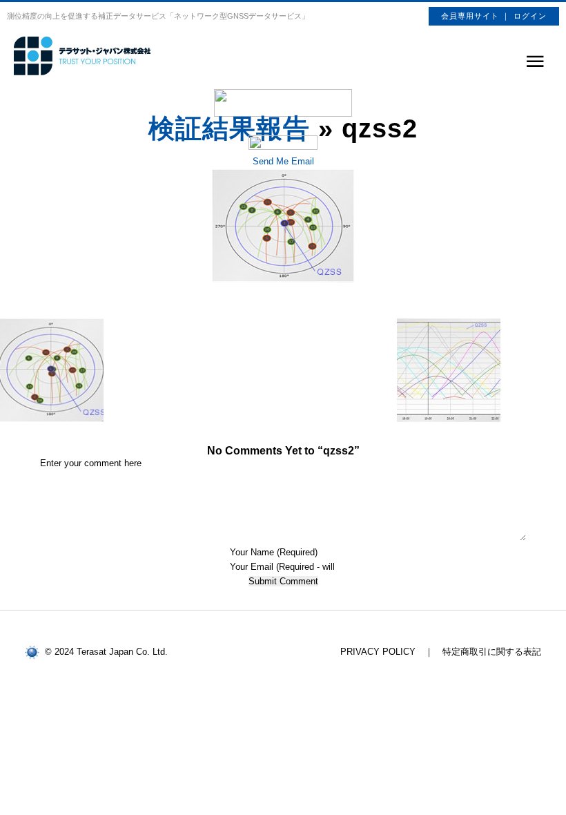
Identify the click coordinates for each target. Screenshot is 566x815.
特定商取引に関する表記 (491, 651)
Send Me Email (283, 161)
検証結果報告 (229, 128)
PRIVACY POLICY (378, 651)
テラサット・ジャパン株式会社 (83, 56)
